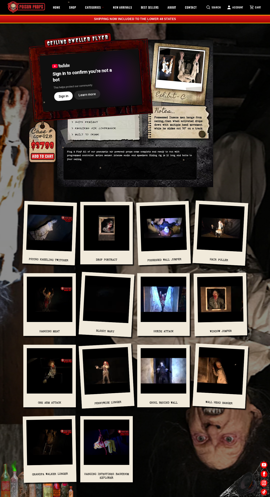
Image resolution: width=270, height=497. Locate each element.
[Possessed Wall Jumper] (163, 229)
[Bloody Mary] (106, 301)
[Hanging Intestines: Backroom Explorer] (106, 444)
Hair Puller (219, 260)
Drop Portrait (106, 259)
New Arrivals (122, 7)
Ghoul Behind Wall (164, 402)
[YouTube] (264, 465)
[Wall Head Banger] (220, 372)
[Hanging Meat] (49, 301)
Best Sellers (150, 7)
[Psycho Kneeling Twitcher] (50, 229)
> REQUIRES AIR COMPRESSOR (93, 128)
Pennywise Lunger (107, 402)
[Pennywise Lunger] (106, 372)
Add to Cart (42, 156)
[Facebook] (264, 474)
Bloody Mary (105, 331)
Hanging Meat (49, 331)
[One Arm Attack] (49, 373)
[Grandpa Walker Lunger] (49, 444)
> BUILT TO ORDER (85, 134)
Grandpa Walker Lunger (50, 474)
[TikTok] (264, 492)
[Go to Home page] (26, 7)
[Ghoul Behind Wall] (163, 373)
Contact (191, 7)
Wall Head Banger (219, 402)
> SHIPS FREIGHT (84, 122)
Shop (72, 7)
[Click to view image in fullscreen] (180, 71)
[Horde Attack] (163, 301)
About (172, 7)
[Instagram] (264, 483)
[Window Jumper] (220, 301)
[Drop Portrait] (106, 230)
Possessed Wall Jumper (164, 260)
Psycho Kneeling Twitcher (48, 259)
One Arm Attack (49, 402)
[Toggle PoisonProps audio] (247, 482)
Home (56, 7)
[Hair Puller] (220, 230)
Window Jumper (221, 331)
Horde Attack (164, 331)
